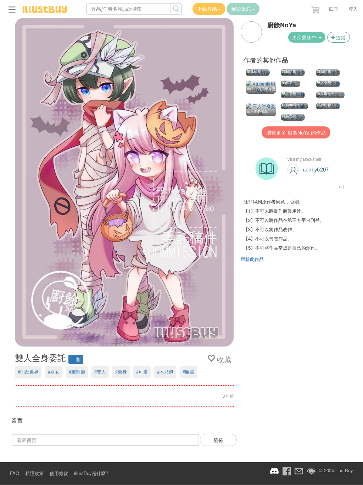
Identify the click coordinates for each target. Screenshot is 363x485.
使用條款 (59, 473)
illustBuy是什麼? (91, 473)
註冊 (333, 8)
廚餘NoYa (281, 24)
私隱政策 (34, 473)
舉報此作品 (252, 259)
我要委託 (241, 8)
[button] (315, 8)
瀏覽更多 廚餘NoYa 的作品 (296, 132)
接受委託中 (305, 37)
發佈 (218, 439)
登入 (353, 8)
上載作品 (207, 8)
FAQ (14, 473)
